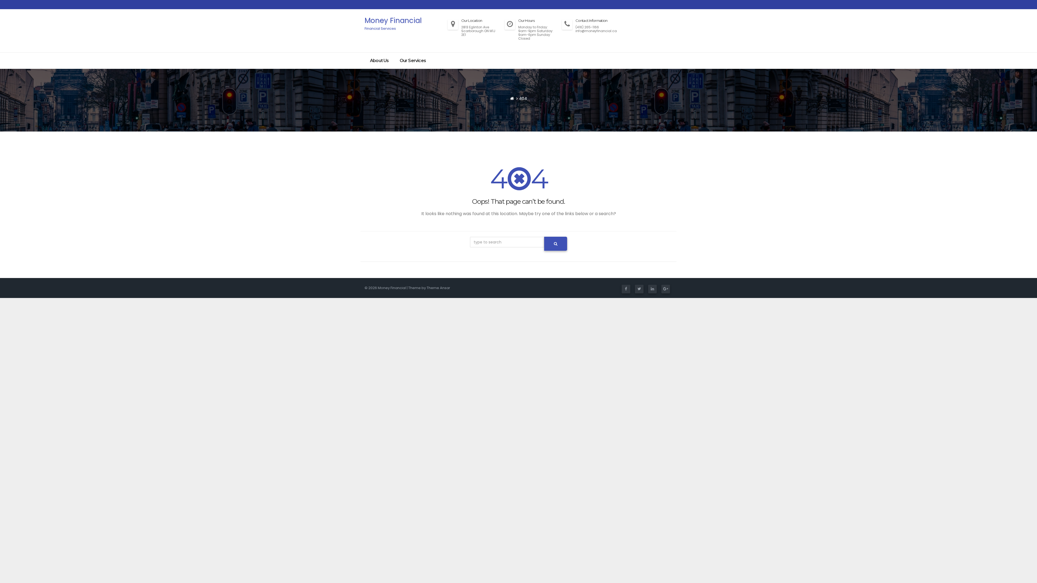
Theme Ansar (438, 287)
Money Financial (393, 23)
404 (523, 98)
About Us (379, 60)
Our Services (413, 60)
